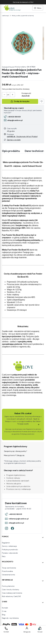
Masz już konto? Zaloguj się (14, 455)
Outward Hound (8, 67)
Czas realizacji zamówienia (12, 593)
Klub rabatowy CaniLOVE (11, 596)
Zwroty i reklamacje (9, 546)
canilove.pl (5, 16)
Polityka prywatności (10, 549)
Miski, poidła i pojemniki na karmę (23, 16)
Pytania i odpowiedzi (10, 553)
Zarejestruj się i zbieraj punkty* (15, 451)
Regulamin (29, 429)
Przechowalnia (7, 571)
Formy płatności (8, 586)
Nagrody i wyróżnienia (10, 618)
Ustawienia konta (8, 575)
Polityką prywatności (27, 434)
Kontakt (5, 608)
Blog (3, 615)
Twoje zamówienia (9, 568)
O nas (4, 611)
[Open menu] (37, 8)
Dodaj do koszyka (21, 101)
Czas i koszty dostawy (10, 589)
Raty (3, 556)
